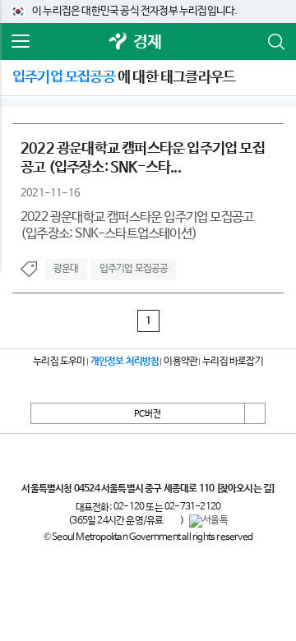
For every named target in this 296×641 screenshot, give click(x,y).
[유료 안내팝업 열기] (172, 521)
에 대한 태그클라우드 (123, 77)
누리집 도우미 (59, 361)
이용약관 (180, 361)
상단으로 (255, 413)
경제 (147, 42)
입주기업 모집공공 (134, 268)
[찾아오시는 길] (245, 489)
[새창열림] (118, 42)
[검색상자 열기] (275, 42)
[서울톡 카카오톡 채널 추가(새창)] (208, 521)
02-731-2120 (192, 507)
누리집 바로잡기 (232, 361)
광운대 (66, 268)
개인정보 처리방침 (125, 361)
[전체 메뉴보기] (20, 42)
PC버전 (147, 414)
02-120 (128, 507)
